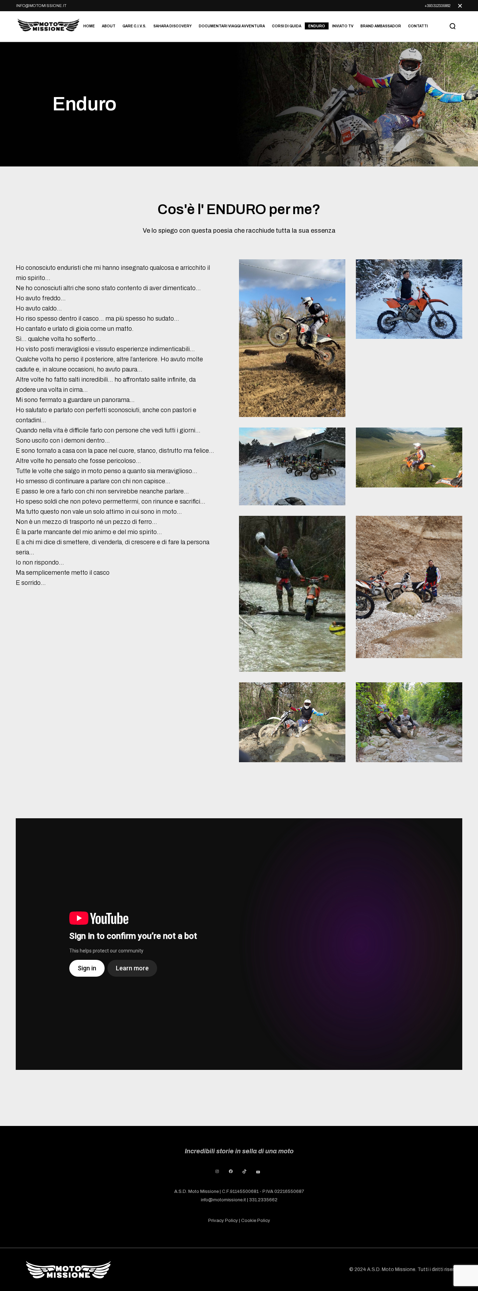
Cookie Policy (255, 1220)
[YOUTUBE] (258, 1172)
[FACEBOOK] (231, 1171)
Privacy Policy (223, 1220)
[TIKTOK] (244, 1171)
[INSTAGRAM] (217, 1171)
